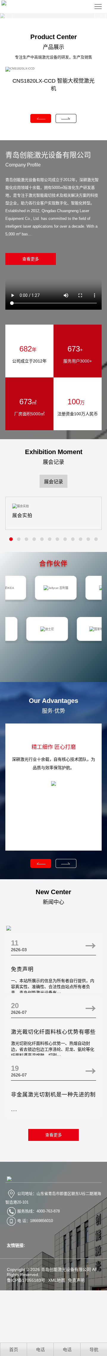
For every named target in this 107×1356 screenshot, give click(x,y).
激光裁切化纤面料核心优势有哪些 (53, 1032)
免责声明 (22, 969)
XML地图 (56, 1280)
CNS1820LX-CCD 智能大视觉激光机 (53, 85)
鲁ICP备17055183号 (26, 1280)
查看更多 (30, 259)
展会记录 (53, 462)
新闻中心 (53, 902)
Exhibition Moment (53, 452)
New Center (53, 892)
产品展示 (53, 47)
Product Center (53, 37)
